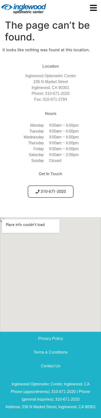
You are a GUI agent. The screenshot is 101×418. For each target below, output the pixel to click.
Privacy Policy (50, 338)
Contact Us (50, 366)
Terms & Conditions (51, 352)
